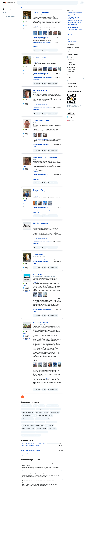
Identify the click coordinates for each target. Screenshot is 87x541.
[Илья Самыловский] (27, 123)
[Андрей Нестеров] (27, 93)
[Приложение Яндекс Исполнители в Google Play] (71, 116)
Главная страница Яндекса (4, 3)
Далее (38, 396)
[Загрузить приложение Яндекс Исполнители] (75, 99)
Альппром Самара (40, 322)
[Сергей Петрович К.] (27, 15)
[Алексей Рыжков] (27, 60)
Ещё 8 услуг (36, 79)
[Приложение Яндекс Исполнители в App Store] (71, 113)
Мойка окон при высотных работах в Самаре (31, 452)
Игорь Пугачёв (39, 254)
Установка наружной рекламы (75, 22)
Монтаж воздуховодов (73, 38)
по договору (27, 28)
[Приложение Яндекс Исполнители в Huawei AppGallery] (71, 120)
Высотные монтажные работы (40, 37)
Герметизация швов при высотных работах (73, 18)
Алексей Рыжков (39, 57)
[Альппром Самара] (27, 326)
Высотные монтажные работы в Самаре (30, 445)
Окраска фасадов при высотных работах (42, 42)
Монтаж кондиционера (73, 27)
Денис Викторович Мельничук (45, 157)
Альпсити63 (37, 274)
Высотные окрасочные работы (40, 176)
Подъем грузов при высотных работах (75, 30)
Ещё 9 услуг (36, 146)
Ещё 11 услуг (36, 46)
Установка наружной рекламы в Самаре (30, 450)
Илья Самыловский (41, 120)
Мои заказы (8, 12)
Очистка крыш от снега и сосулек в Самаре (31, 448)
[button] (37, 50)
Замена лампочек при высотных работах (75, 33)
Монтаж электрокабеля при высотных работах (74, 40)
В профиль (35, 26)
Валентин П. (38, 190)
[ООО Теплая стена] (27, 226)
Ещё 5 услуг (36, 179)
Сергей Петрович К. (41, 12)
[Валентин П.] (27, 193)
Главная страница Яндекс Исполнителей (9, 3)
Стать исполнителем (10, 16)
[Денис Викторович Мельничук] (27, 161)
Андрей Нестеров (40, 90)
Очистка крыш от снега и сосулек (76, 20)
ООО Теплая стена (40, 223)
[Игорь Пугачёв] (27, 257)
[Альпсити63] (27, 278)
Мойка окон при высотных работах (41, 378)
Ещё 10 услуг (36, 212)
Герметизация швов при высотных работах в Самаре (33, 443)
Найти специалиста (9, 9)
